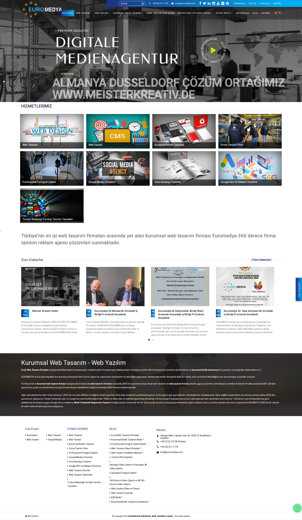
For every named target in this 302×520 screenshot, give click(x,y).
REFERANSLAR (242, 13)
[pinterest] (227, 3)
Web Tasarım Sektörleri (80, 475)
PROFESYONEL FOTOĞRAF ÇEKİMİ (194, 13)
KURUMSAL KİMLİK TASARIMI (127, 13)
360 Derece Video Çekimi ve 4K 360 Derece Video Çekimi (127, 482)
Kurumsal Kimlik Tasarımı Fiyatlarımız (130, 502)
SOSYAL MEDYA (223, 13)
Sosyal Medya (55, 439)
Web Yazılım (33, 439)
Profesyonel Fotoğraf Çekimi (83, 453)
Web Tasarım (54, 435)
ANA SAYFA (67, 13)
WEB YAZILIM (101, 13)
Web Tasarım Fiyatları (122, 493)
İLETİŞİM (265, 13)
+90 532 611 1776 (169, 447)
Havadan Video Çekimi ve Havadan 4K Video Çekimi (128, 466)
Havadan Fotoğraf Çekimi (124, 473)
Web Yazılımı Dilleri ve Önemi (125, 488)
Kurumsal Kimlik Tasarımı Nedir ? (127, 439)
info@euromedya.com (185, 3)
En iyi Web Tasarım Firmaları (125, 435)
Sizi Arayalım (299, 289)
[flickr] (222, 3)
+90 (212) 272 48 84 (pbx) (173, 441)
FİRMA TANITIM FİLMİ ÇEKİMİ (160, 13)
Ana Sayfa (32, 435)
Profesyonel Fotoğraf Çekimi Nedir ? (129, 444)
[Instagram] (213, 3)
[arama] (143, 3)
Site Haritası (32, 516)
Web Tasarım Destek (79, 470)
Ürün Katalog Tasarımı (80, 461)
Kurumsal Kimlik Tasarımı (81, 444)
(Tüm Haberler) (261, 259)
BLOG (255, 13)
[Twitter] (204, 3)
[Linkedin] (209, 3)
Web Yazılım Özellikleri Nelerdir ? (127, 453)
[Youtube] (218, 3)
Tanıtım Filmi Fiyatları (121, 457)
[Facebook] (200, 3)
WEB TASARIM (82, 13)
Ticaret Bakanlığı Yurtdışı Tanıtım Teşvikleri (84, 484)
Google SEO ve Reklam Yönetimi (85, 466)
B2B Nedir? (116, 497)
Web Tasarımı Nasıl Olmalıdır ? (126, 448)
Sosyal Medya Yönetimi (80, 457)
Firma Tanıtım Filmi (78, 448)
